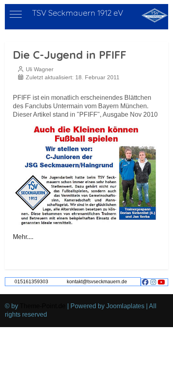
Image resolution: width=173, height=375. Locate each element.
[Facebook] (145, 282)
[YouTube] (161, 282)
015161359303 (31, 281)
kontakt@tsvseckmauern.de (97, 281)
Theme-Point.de (43, 306)
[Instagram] (153, 282)
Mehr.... (23, 236)
